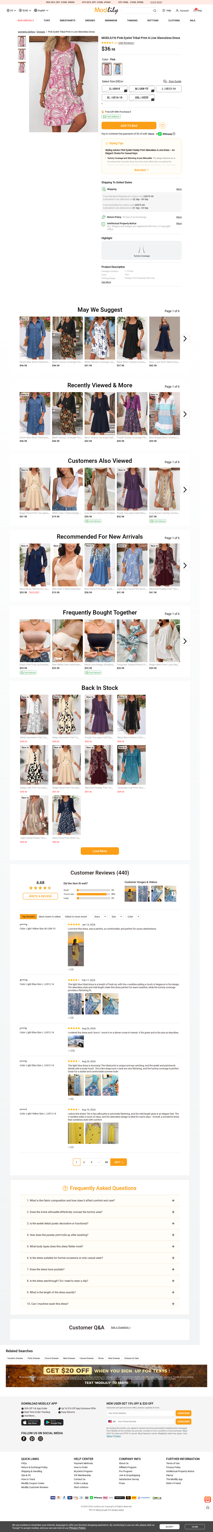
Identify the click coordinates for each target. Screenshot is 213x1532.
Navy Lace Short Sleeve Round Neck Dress (171, 362)
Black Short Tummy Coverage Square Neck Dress (142, 362)
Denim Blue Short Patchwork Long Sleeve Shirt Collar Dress (50, 362)
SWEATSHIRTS (67, 20)
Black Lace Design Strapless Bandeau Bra (106, 664)
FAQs (24, 1463)
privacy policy (118, 1510)
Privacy (117, 1436)
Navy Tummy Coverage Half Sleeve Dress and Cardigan (113, 437)
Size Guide (174, 81)
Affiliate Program (127, 1467)
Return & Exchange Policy (34, 1467)
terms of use (101, 1510)
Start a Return (81, 1487)
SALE (192, 20)
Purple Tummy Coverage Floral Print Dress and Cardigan (146, 437)
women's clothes (26, 31)
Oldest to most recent (76, 916)
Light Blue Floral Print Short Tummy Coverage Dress (143, 589)
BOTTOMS (152, 20)
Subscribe (184, 1413)
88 (106, 1162)
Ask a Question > (121, 1327)
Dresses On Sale (131, 1358)
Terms (109, 1436)
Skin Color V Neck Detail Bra (66, 589)
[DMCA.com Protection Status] (157, 1497)
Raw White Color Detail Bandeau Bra (70, 664)
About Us (123, 1463)
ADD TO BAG (129, 125)
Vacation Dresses (15, 1358)
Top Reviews (28, 916)
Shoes (101, 1358)
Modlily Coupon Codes (32, 1483)
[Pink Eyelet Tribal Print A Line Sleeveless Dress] (63, 84)
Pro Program (125, 1471)
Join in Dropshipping (129, 1475)
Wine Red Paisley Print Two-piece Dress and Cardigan (176, 589)
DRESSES (90, 20)
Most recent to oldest (50, 916)
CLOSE (195, 1527)
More (179, 189)
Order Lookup (81, 1483)
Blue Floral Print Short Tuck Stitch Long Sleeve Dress (111, 589)
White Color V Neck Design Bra (67, 513)
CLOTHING (174, 20)
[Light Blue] (117, 69)
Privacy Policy (173, 1467)
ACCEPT (169, 1527)
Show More (140, 170)
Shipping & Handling (31, 1471)
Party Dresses (34, 1358)
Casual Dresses (87, 1358)
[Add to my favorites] (162, 125)
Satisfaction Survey (129, 1479)
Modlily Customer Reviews (34, 1487)
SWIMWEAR (111, 20)
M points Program (83, 1471)
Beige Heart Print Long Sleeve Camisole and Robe (174, 664)
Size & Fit (26, 1475)
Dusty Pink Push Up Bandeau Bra (37, 664)
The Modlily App (174, 1479)
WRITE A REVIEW (40, 896)
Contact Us (79, 1479)
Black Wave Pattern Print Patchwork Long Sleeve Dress (145, 737)
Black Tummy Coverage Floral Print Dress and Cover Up (80, 362)
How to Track (28, 1479)
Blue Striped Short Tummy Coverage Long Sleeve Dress (177, 437)
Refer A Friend (173, 1483)
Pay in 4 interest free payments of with (130, 133)
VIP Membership (82, 1475)
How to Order (81, 1467)
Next (117, 1162)
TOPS (47, 20)
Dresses (41, 31)
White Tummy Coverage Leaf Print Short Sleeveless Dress (114, 362)
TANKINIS (132, 20)
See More (106, 282)
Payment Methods (83, 1463)
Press (122, 1483)
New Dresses (114, 1358)
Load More (100, 851)
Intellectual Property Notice (180, 1471)
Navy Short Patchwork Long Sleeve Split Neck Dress (46, 589)
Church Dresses (52, 1358)
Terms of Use (173, 1463)
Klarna (169, 1475)
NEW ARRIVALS (26, 20)
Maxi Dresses (69, 1358)
